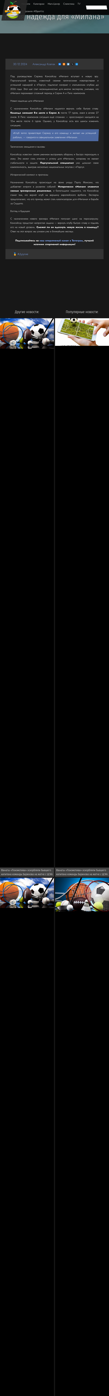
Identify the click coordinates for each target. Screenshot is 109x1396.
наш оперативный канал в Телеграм (61, 240)
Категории (38, 4)
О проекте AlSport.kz (33, 11)
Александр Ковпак (44, 64)
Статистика (68, 4)
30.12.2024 (20, 64)
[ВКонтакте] (59, 64)
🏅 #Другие (20, 254)
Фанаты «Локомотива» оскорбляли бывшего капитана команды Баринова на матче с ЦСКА (27, 872)
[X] (72, 64)
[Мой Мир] (77, 64)
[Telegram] (68, 64)
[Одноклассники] (64, 64)
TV (79, 4)
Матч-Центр (54, 4)
